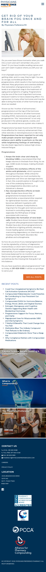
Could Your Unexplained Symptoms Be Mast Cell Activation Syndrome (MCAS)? (24, 290)
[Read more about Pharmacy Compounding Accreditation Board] (23, 500)
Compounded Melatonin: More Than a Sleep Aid (24, 334)
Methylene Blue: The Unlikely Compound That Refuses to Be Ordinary (22, 329)
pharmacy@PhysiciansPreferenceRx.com (18, 458)
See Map (5, 483)
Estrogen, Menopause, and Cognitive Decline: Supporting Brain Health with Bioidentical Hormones (21, 308)
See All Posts (33, 277)
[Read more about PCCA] (23, 529)
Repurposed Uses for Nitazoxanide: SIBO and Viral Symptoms (23, 319)
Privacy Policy (7, 467)
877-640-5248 (15, 452)
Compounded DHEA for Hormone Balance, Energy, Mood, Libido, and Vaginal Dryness (23, 302)
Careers (5, 462)
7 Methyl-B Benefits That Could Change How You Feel (24, 324)
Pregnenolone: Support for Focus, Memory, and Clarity (23, 315)
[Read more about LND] (23, 515)
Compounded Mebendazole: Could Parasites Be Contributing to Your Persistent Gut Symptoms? (24, 296)
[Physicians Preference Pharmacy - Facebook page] (3, 489)
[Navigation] (42, 4)
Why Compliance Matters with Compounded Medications (24, 339)
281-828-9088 (12, 450)
